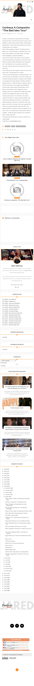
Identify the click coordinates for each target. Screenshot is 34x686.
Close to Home (9, 545)
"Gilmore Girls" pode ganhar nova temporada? (16, 551)
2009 (5, 590)
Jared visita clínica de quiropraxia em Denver (16, 513)
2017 (5, 573)
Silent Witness (8, 547)
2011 (5, 586)
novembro (8, 490)
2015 (5, 577)
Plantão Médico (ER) (10, 549)
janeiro (7, 570)
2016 (5, 575)
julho (6, 558)
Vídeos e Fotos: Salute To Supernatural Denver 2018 (18, 511)
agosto (7, 496)
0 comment (20, 33)
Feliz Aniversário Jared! (17, 408)
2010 (5, 588)
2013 (5, 582)
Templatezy (20, 673)
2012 (5, 584)
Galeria (17, 156)
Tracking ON (20, 650)
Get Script (11, 650)
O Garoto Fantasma (10, 541)
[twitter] (28, 1)
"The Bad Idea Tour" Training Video (17, 180)
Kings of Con (8, 539)
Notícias (8, 126)
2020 (5, 482)
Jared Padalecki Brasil (23, 642)
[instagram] (30, 1)
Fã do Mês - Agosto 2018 (11, 515)
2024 (5, 473)
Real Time (15, 650)
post (13, 126)
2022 (5, 477)
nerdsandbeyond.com (15, 121)
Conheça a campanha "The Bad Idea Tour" (17, 200)
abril (6, 564)
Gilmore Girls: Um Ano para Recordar (14, 543)
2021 (5, 479)
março (7, 566)
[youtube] (32, 1)
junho (6, 560)
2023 (5, 475)
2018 (5, 486)
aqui (8, 119)
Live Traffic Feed (16, 639)
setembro (7, 494)
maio (6, 562)
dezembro (8, 488)
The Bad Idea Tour (21, 126)
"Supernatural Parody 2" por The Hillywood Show (17, 521)
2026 (5, 469)
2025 (5, 471)
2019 (5, 484)
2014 (5, 579)
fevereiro (7, 568)
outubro (7, 492)
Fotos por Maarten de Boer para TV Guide (15, 526)
